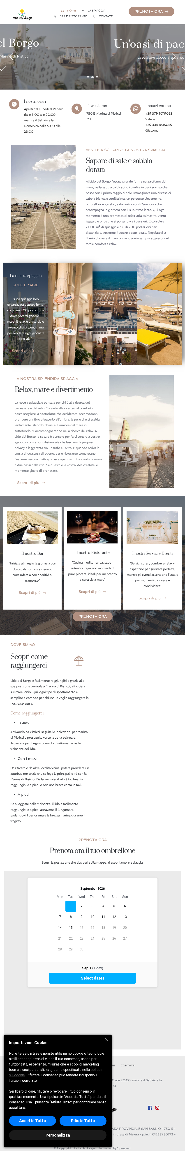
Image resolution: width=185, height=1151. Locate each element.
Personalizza (58, 1135)
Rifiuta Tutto (83, 1120)
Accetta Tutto (32, 1120)
